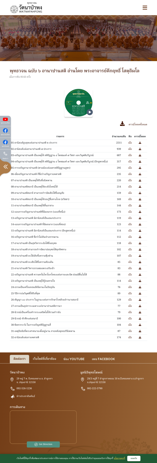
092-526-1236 (24, 389)
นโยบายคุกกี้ (119, 458)
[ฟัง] (130, 143)
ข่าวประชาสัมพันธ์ (26, 396)
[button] (145, 7)
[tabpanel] (78, 410)
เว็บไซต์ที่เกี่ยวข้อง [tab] (44, 359)
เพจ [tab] (103, 359)
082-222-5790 (94, 389)
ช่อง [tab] (73, 359)
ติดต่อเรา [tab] (19, 359)
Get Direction (45, 444)
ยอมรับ (134, 458)
